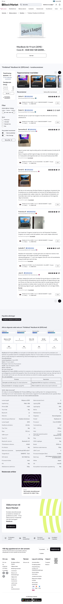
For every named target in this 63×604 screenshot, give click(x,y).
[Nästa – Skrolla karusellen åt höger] (59, 72)
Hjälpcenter (14, 577)
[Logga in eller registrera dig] (56, 4)
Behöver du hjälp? (48, 4)
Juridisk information (37, 576)
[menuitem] (12, 9)
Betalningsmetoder (16, 568)
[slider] (3, 112)
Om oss (4, 562)
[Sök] (21, 4)
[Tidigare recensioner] (55, 301)
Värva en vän (26, 562)
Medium (47, 564)
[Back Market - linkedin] (3, 573)
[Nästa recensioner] (59, 301)
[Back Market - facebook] (7, 573)
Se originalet (30, 157)
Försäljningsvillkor (36, 564)
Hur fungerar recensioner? (7, 97)
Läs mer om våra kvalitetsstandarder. (28, 395)
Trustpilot (47, 562)
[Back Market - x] (3, 576)
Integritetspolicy (36, 566)
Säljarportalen (14, 566)
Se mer (20, 288)
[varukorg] (59, 4)
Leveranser (14, 570)
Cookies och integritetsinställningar (37, 569)
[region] (39, 81)
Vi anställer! (5, 570)
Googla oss (9, 521)
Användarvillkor (35, 562)
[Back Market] (10, 5)
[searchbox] (32, 4)
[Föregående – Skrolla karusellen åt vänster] (55, 72)
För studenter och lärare (4, 566)
